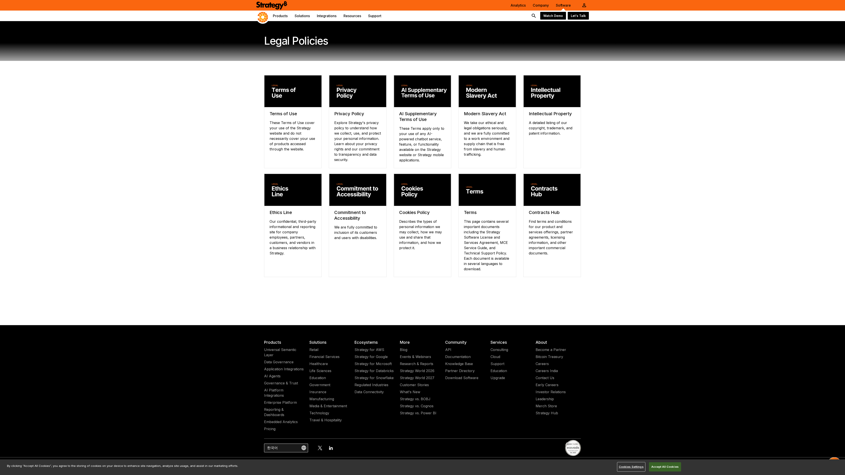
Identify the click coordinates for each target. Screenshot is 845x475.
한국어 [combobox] (272, 448)
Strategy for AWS (369, 349)
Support (497, 364)
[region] (422, 467)
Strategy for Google (371, 356)
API (448, 349)
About (541, 342)
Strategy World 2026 (417, 371)
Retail (313, 349)
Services (498, 342)
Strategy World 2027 (417, 378)
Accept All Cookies (665, 466)
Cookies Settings (631, 466)
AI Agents (272, 376)
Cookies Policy (414, 212)
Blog (403, 349)
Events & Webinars (415, 356)
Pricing (270, 429)
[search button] (533, 15)
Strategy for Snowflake (374, 378)
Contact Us (545, 378)
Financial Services (324, 356)
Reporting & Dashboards (274, 412)
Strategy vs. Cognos (417, 406)
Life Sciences (320, 371)
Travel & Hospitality (325, 420)
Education (317, 378)
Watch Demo (553, 16)
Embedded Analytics (281, 422)
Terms (470, 212)
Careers (542, 364)
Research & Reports (416, 364)
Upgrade (497, 378)
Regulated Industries (371, 385)
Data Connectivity (369, 392)
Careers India (547, 371)
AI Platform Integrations (274, 393)
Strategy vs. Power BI (418, 413)
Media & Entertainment (328, 406)
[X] (320, 448)
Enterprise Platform (280, 402)
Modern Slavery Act (485, 113)
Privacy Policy (349, 113)
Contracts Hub (544, 212)
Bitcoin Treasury (549, 356)
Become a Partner (551, 349)
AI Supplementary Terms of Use (418, 116)
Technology (319, 413)
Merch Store (546, 406)
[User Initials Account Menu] (584, 5)
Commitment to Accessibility (350, 215)
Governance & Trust (281, 383)
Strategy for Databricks (374, 371)
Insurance (317, 392)
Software (563, 5)
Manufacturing (321, 399)
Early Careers (547, 385)
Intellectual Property (550, 113)
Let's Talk (578, 16)
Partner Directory (460, 371)
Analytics (518, 5)
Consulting (499, 349)
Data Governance (279, 362)
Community (456, 342)
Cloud (495, 356)
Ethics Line (281, 212)
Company (541, 5)
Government (319, 385)
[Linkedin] (331, 448)
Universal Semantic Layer (280, 352)
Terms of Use (283, 113)
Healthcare (318, 364)
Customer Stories (414, 385)
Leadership (545, 399)
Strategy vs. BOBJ (415, 399)
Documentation (458, 356)
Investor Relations (551, 392)
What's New (410, 392)
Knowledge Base (459, 364)
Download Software (461, 378)
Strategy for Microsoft (373, 364)
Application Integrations (284, 369)
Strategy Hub (547, 413)
